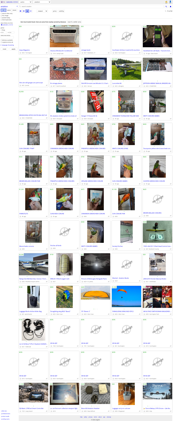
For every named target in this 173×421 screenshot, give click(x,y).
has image (5, 15)
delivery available (7, 40)
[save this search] (170, 6)
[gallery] (27, 11)
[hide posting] (47, 53)
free (3, 30)
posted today (6, 18)
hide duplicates (7, 20)
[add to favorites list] (20, 53)
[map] (30, 11)
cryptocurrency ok (7, 42)
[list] (20, 11)
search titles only (7, 13)
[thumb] (24, 11)
